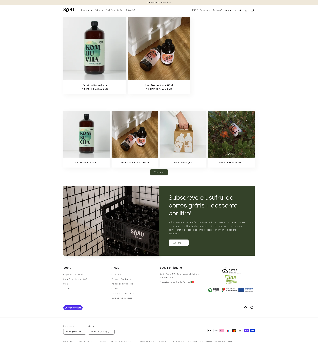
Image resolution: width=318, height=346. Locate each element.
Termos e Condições (121, 279)
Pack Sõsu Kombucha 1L (95, 85)
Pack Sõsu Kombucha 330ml (159, 85)
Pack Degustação (183, 162)
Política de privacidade (122, 284)
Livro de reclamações (122, 298)
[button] (86, 10)
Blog (65, 284)
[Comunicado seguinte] (254, 2)
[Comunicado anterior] (64, 2)
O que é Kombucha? (73, 274)
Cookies (115, 288)
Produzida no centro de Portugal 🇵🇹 (177, 282)
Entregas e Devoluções (123, 293)
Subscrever (178, 242)
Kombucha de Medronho (231, 162)
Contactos (116, 274)
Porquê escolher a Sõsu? (75, 279)
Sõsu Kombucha (76, 341)
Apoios (66, 288)
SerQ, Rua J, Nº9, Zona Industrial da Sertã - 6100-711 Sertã (180, 275)
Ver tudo (159, 172)
